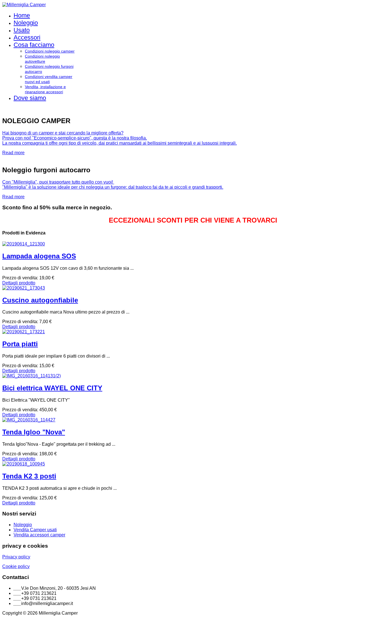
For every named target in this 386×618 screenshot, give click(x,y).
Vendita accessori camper (39, 534)
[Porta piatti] (23, 331)
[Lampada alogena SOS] (23, 243)
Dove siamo (30, 97)
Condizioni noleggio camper (50, 51)
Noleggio (26, 22)
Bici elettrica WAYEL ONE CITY (52, 388)
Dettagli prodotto (18, 282)
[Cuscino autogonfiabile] (23, 288)
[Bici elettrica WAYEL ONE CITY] (31, 375)
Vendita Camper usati (35, 529)
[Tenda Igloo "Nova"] (28, 419)
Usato (22, 30)
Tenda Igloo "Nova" (33, 432)
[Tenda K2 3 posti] (23, 464)
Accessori (27, 37)
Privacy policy (16, 556)
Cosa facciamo (34, 44)
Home (22, 15)
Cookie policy (16, 566)
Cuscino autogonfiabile (40, 300)
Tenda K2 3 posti (29, 476)
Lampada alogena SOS (39, 256)
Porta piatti (20, 344)
